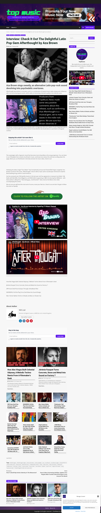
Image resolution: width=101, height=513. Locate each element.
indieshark (59, 464)
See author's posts (26, 317)
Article (9, 363)
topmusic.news (10, 468)
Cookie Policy (77, 511)
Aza (43, 462)
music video (31, 466)
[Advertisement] (68, 14)
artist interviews (30, 462)
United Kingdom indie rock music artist (23, 468)
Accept (72, 507)
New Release (17, 35)
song (62, 466)
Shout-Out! (23, 35)
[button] (98, 496)
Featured (12, 35)
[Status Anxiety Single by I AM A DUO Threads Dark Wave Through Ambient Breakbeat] (29, 417)
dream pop (18, 464)
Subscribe (60, 143)
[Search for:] (78, 38)
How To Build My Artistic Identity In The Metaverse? (21, 471)
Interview (15, 466)
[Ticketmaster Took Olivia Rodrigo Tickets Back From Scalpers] (60, 397)
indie (41, 464)
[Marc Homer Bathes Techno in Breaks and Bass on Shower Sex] (45, 397)
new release (38, 466)
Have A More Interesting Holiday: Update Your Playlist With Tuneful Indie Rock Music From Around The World (53, 473)
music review (25, 466)
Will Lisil (9, 46)
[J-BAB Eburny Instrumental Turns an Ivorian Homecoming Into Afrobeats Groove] (60, 417)
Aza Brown (47, 462)
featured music (25, 464)
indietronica (9, 466)
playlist (43, 466)
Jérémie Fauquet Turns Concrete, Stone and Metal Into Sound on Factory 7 (27, 285)
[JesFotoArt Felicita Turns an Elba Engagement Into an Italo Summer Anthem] (29, 440)
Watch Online (90, 27)
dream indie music (11, 464)
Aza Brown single (55, 462)
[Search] (79, 27)
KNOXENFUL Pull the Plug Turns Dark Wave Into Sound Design (23, 292)
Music (31, 363)
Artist (8, 35)
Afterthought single (21, 462)
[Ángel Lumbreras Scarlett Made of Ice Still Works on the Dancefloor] (45, 417)
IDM (19, 363)
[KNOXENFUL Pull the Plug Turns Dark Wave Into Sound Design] (29, 397)
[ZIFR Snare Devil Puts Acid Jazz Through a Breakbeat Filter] (13, 397)
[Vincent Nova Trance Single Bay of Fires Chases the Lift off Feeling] (60, 440)
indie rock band (52, 464)
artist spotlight (38, 462)
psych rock (48, 466)
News (16, 364)
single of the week (56, 466)
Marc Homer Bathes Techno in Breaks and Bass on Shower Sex (23, 296)
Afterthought (13, 462)
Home (7, 27)
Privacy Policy (83, 511)
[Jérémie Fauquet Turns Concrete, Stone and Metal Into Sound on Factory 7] (52, 357)
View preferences (90, 507)
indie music (45, 464)
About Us (13, 27)
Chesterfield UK (63, 462)
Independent (25, 363)
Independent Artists (34, 464)
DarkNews (56, 511)
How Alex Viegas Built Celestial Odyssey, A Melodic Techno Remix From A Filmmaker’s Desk (31, 281)
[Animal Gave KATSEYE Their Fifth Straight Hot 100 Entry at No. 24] (13, 440)
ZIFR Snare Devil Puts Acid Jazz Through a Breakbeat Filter (22, 289)
